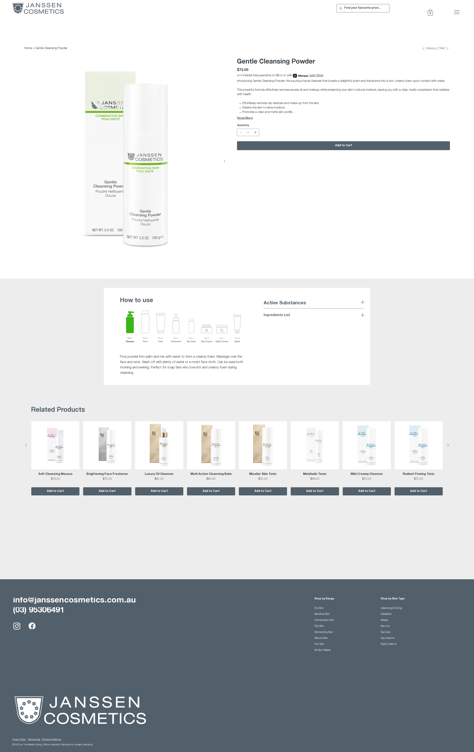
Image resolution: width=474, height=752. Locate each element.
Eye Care (385, 632)
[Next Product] (448, 445)
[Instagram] (16, 626)
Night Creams (388, 644)
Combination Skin (324, 620)
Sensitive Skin (322, 614)
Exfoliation (386, 614)
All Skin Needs (322, 650)
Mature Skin (321, 638)
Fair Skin (319, 644)
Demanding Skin (323, 632)
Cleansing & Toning (391, 608)
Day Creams (387, 638)
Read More (245, 118)
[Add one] (255, 132)
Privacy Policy (19, 739)
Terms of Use (34, 739)
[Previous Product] (26, 445)
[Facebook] (32, 626)
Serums (385, 626)
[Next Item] (224, 161)
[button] (430, 12)
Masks (384, 620)
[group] (237, 458)
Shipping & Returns (51, 739)
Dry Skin (319, 608)
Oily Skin (319, 626)
